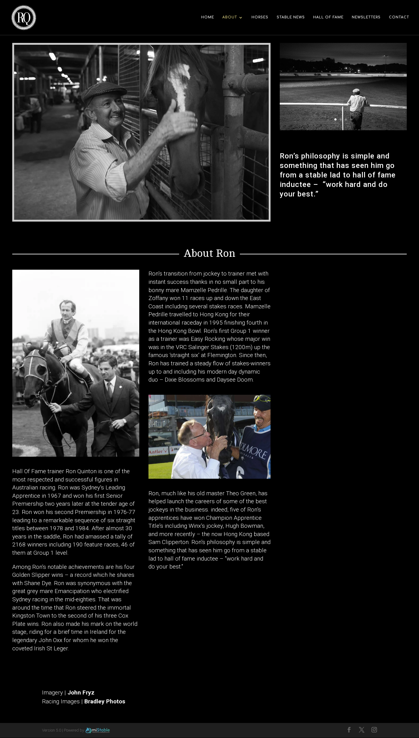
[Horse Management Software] (97, 730)
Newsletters (366, 17)
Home (207, 17)
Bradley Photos (104, 701)
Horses (260, 17)
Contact (399, 17)
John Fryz (80, 692)
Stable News (291, 17)
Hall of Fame (328, 17)
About (229, 17)
